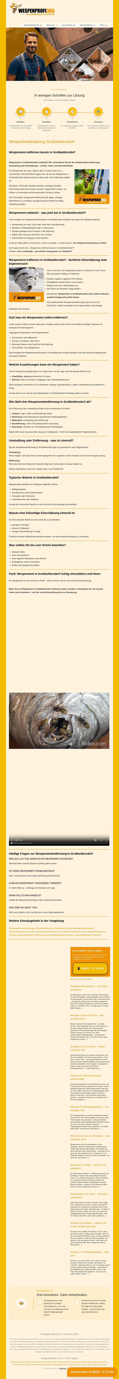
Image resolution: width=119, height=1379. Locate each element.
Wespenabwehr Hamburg (77, 1364)
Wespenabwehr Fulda (66, 1362)
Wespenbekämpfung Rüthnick (88, 935)
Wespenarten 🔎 (87, 25)
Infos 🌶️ (103, 25)
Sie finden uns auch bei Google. (81, 979)
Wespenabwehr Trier (100, 1362)
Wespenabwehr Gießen (21, 1364)
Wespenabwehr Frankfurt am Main (44, 1362)
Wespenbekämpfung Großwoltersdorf (41, 141)
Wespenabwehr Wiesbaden (41, 1364)
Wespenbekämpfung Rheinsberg (31, 935)
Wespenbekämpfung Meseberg (73, 932)
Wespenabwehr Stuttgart (97, 1364)
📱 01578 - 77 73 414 (90, 968)
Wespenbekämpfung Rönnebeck (60, 935)
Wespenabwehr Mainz (83, 1362)
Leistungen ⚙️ (68, 25)
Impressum (62, 1368)
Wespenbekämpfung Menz (47, 932)
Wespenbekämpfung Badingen (22, 928)
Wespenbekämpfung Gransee (22, 932)
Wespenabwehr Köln (59, 1364)
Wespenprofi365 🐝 (33, 25)
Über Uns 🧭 (52, 25)
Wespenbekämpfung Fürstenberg (50, 928)
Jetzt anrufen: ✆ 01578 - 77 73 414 (92, 1371)
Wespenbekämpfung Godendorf (80, 928)
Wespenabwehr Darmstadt (21, 1362)
